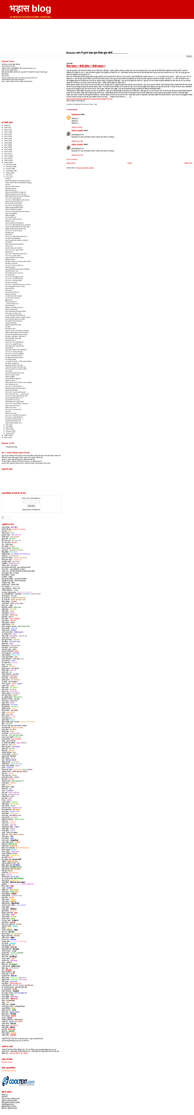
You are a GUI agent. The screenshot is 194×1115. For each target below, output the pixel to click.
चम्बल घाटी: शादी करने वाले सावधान (14, 202)
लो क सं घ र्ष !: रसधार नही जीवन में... (14, 386)
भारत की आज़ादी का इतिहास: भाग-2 (14, 398)
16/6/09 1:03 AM (77, 127)
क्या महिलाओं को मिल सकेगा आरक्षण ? (14, 357)
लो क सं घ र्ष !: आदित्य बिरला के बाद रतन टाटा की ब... (18, 284)
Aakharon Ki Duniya (24, 592)
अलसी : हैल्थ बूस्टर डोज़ (18, 600)
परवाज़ (10, 531)
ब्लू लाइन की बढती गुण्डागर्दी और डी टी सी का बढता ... (18, 227)
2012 (6, 156)
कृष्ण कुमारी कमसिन (21, 579)
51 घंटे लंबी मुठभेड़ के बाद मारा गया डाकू (14, 286)
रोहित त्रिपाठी (15, 903)
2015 (6, 149)
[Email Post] (95, 104)
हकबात (17, 766)
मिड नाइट (11, 726)
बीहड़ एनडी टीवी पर (10, 288)
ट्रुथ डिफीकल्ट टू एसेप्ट (17, 569)
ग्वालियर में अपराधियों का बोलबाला (13, 209)
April (7, 427)
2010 (6, 160)
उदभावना (13, 621)
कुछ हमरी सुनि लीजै (21, 987)
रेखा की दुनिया (13, 647)
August (8, 173)
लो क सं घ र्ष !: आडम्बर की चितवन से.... (14, 417)
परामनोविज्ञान (26, 594)
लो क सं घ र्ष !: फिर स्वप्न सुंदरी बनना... (14, 265)
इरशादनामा (10, 768)
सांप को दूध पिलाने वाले (10, 217)
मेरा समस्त (13, 689)
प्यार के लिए (8, 411)
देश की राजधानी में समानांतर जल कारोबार (15, 319)
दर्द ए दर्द (11, 749)
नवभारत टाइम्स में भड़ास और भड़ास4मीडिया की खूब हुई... (18, 183)
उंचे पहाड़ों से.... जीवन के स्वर (18, 636)
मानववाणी (15, 663)
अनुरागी (19, 684)
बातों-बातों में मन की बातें (16, 550)
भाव (11, 672)
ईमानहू (13, 758)
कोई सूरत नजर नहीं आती (11, 263)
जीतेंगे (11, 836)
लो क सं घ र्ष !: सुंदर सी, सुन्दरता (13, 256)
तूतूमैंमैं (18, 743)
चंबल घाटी (13, 670)
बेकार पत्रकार (8, 290)
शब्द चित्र (16, 674)
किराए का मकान (15, 645)
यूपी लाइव (11, 750)
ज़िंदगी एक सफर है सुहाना (17, 882)
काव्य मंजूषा (15, 653)
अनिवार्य (14, 684)
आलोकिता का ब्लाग (14, 563)
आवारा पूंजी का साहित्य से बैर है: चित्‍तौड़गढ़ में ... (16, 350)
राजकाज (16, 777)
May (7, 425)
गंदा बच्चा (16, 699)
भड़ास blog (30, 8)
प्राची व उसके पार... (15, 792)
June (7, 177)
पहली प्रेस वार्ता (9, 252)
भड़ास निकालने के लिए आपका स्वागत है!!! (13, 79)
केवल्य (22, 659)
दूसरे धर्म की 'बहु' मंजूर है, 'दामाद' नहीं (13, 365)
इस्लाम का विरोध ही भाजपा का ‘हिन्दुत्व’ (14, 257)
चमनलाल (14, 542)
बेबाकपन (11, 617)
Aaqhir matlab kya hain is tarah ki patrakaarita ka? (19, 78)
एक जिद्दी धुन (13, 957)
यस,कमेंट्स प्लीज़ (9, 232)
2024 (6, 130)
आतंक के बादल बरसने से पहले (12, 405)
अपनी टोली (16, 659)
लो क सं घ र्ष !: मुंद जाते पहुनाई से (13, 198)
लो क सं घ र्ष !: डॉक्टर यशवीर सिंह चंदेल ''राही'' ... (17, 396)
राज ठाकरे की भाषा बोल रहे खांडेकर (13, 296)
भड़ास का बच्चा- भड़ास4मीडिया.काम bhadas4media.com (19, 68)
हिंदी (14, 718)
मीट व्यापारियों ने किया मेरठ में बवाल (13, 321)
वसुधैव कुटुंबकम (14, 537)
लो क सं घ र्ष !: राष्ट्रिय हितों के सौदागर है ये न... (16, 236)
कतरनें (12, 796)
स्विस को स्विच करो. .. (10, 305)
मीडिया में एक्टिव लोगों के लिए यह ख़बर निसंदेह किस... (18, 196)
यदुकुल (14, 649)
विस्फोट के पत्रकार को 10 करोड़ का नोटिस (15, 369)
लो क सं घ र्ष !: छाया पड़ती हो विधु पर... (14, 206)
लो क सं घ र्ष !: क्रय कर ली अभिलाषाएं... (15, 354)
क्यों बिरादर (13, 909)
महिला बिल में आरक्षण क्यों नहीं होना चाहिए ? (15, 388)
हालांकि (12, 703)
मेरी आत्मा (12, 539)
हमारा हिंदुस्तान (16, 693)
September (9, 171)
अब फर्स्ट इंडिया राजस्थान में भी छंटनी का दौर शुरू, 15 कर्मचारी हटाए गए (22, 461)
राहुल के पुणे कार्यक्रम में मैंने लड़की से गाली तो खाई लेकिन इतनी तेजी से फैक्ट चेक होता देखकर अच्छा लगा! (31, 456)
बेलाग (14, 752)
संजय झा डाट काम (13, 794)
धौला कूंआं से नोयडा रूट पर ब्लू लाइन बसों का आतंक (17, 261)
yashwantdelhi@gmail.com (11, 1041)
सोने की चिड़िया (15, 680)
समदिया (14, 775)
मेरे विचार (13, 716)
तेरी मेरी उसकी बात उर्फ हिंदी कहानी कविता (22, 571)
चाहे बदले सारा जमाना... (11, 329)
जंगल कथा (16, 640)
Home (130, 163)
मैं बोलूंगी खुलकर (18, 632)
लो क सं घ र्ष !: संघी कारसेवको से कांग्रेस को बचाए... (17, 200)
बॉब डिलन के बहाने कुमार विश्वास (11, 64)
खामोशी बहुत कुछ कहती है (19, 771)
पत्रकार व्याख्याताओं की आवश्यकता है (14, 223)
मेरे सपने (11, 779)
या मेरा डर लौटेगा (15, 733)
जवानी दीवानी (13, 678)
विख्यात (13, 575)
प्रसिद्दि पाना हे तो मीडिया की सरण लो (14, 307)
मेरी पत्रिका (14, 707)
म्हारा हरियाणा (15, 668)
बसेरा (16, 657)
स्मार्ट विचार (13, 609)
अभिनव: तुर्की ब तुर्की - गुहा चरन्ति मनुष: (14, 346)
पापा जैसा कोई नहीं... (10, 275)
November (9, 166)
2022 (6, 134)
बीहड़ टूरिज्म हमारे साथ (10, 188)
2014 (6, 151)
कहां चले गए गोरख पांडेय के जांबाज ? (14, 355)
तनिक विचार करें (16, 535)
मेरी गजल (18, 737)
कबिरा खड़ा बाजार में (18, 781)
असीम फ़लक (9, 544)
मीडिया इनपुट (14, 615)
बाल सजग (9, 724)
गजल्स (13, 708)
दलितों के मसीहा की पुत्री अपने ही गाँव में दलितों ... (17, 332)
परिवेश (16, 930)
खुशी (11, 605)
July (7, 175)
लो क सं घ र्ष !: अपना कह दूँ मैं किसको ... (15, 342)
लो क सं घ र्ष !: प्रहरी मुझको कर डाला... (14, 277)
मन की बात (14, 705)
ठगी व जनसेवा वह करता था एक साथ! (14, 273)
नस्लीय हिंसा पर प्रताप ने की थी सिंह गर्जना (15, 367)
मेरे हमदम (16, 573)
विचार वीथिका (14, 687)
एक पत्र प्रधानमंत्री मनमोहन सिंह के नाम (15, 315)
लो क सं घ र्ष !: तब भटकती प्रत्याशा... (14, 279)
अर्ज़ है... (12, 686)
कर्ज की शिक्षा (8, 242)
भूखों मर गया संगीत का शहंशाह (12, 186)
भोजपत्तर (29, 770)
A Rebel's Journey (18, 529)
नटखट (12, 731)
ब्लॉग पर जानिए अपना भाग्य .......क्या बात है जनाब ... (17, 394)
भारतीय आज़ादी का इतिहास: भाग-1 (13, 423)
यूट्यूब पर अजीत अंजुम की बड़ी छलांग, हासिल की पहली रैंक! (18, 459)
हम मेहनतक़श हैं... (9, 348)
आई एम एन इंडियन (12, 833)
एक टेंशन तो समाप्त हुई (10, 323)
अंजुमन (12, 533)
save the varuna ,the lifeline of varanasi (17, 330)
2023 (6, 132)
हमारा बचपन (9, 714)
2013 (6, 154)
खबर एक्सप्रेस (15, 586)
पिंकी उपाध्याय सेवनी (24, 626)
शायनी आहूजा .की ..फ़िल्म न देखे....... (14, 313)
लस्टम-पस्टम (17, 770)
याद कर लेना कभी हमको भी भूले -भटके (14, 373)
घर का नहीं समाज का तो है (11, 384)
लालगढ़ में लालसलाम (10, 267)
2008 (6, 435)
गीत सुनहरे (16, 949)
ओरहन (24, 770)
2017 (6, 145)
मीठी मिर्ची (13, 756)
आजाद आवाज (11, 712)
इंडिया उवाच (17, 607)
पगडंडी (12, 611)
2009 (6, 162)
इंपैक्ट (13, 624)
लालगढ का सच (8, 246)
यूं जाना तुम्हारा (8, 371)
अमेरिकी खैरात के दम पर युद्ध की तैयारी (14, 402)
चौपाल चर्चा (14, 628)
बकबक (12, 623)
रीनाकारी (12, 546)
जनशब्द (15, 590)
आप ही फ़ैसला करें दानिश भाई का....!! (14, 419)
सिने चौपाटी (18, 726)
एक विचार (14, 602)
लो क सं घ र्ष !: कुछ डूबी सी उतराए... (14, 344)
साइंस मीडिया (14, 710)
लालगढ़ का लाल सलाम (10, 294)
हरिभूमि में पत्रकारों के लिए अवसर (13, 325)
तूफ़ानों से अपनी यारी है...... (11, 190)
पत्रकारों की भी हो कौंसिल (11, 390)
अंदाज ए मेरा (16, 588)
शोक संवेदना (5, 74)
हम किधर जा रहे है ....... (11, 221)
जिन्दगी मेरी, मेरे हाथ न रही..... (12, 271)
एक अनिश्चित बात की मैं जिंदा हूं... (21, 554)
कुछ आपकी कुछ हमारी (23, 567)
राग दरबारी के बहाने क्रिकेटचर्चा (12, 238)
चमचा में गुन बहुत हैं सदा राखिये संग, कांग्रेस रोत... (17, 240)
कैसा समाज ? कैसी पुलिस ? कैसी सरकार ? (86, 66)
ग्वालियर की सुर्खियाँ (10, 215)
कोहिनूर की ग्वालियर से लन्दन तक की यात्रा (15, 194)
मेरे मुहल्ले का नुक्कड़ (17, 728)
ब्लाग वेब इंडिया (13, 682)
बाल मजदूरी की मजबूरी (10, 359)
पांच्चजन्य (13, 638)
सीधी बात (13, 783)
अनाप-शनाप (15, 762)
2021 (6, 136)
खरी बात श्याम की (11, 760)
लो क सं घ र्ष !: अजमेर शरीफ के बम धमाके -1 (16, 415)
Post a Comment (71, 159)
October (8, 168)
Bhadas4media (11, 447)
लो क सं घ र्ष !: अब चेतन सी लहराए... (14, 231)
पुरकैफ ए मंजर (15, 966)
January (8, 433)
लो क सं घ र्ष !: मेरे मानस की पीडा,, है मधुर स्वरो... (17, 403)
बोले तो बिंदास (16, 747)
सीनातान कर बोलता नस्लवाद (12, 375)
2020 (6, 138)
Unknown (76, 114)
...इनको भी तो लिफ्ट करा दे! (12, 304)
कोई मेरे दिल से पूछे (16, 764)
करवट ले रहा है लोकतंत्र (11, 213)
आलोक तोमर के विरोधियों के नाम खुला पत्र (15, 192)
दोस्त (10, 789)
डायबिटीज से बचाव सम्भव (18, 598)
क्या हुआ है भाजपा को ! (10, 340)
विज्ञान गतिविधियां (15, 619)
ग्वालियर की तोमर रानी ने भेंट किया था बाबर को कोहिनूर (18, 382)
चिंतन (13, 583)
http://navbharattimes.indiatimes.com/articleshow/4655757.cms (89, 99)
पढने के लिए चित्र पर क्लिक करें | (13, 378)
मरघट (14, 745)
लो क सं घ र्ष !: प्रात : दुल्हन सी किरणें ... (14, 250)
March (8, 429)
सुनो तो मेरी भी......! (9, 234)
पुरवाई (16, 651)
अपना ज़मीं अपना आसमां (16, 735)
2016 (6, 147)
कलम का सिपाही (16, 739)
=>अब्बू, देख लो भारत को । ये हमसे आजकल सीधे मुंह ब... (19, 361)
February (9, 431)
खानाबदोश (18, 594)
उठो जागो (12, 666)
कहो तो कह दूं (14, 691)
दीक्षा (10, 745)
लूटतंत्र (12, 613)
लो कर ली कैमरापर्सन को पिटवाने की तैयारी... (16, 311)
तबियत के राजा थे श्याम (10, 407)
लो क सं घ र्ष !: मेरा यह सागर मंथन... (13, 409)
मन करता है (8, 179)
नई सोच (10, 773)
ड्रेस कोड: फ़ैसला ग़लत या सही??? (14, 248)
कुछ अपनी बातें (11, 741)
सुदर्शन (15, 695)
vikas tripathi (77, 130)
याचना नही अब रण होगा (8, 66)
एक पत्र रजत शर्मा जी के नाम (12, 292)
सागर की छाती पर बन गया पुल (12, 400)
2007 (6, 437)
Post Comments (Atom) (85, 168)
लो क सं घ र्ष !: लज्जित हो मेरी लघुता (14, 352)
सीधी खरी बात (18, 697)
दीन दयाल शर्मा (16, 541)
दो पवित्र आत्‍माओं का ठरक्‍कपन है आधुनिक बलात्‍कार (17, 317)
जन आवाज (14, 565)
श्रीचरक (23, 743)
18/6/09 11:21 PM (77, 141)
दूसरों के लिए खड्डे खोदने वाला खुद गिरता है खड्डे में (17, 181)
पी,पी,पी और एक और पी (11, 302)
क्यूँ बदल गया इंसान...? (10, 380)
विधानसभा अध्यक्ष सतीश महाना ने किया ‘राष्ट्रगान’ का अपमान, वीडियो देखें (22, 457)
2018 (6, 143)
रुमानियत (13, 630)
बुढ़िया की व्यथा (8, 300)
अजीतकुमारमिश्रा (19, 1006)
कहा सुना (9, 665)
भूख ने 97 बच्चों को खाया (11, 309)
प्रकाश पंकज (15, 584)
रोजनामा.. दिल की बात (20, 558)
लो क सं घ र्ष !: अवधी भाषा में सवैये (13, 280)
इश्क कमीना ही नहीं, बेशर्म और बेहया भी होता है (16, 334)
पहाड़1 (12, 787)
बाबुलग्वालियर (16, 562)
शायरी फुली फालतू (14, 642)
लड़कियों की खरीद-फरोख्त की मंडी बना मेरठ (15, 229)
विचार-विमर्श (13, 552)
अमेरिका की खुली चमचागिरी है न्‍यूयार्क (14, 207)
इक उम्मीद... (8, 327)
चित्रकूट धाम (16, 655)
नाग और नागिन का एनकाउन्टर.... (13, 298)
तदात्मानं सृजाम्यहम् (20, 581)
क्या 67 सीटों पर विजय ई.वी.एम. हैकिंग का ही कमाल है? (17, 81)
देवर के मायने (5, 76)
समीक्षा (10, 577)
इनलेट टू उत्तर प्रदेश (16, 603)
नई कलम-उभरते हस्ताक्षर (27, 722)
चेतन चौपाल (13, 729)
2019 (6, 141)
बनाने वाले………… (10, 184)
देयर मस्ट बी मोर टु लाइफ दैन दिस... (13, 204)
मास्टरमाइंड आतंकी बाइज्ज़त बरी (13, 421)
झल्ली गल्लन (14, 701)
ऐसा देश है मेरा (17, 560)
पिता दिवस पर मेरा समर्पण (11, 282)
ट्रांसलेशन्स (9, 791)
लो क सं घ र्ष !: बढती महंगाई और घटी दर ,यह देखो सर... (18, 225)
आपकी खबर (13, 676)
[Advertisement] (97, 35)
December (9, 164)
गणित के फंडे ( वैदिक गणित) (9, 70)
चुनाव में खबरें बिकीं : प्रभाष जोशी (13, 338)
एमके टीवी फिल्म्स (14, 556)
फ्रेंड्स (13, 661)
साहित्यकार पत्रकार (10, 259)
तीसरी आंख (15, 548)
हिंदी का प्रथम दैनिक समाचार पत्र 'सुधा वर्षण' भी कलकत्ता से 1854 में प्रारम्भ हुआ (24, 72)
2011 (6, 158)
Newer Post (70, 163)
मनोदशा (24, 726)
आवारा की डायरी (35, 594)
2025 (6, 127)
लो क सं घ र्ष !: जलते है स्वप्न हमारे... (14, 219)
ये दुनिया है (14, 754)
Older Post (188, 163)
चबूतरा (11, 644)
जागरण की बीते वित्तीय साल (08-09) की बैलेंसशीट (17, 269)
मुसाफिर (9, 785)
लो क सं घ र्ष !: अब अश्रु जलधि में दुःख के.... (16, 392)
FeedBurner (36, 510)
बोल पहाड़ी (14, 596)
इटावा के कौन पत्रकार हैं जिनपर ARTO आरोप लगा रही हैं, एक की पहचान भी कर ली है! (26, 463)
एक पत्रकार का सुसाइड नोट (12, 363)
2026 (6, 125)
